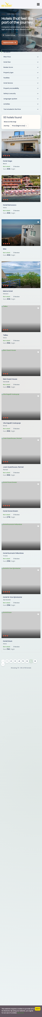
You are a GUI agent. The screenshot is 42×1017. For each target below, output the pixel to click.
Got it (38, 1009)
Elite (4, 249)
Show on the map (10, 122)
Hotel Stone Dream (10, 511)
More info (20, 1013)
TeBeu (5, 335)
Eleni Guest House (10, 379)
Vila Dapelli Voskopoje (12, 423)
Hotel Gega (7, 161)
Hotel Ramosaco (9, 205)
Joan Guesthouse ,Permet (13, 467)
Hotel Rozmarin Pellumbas (13, 553)
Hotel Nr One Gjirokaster (12, 597)
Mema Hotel (8, 291)
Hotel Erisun (7, 641)
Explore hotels (8, 42)
